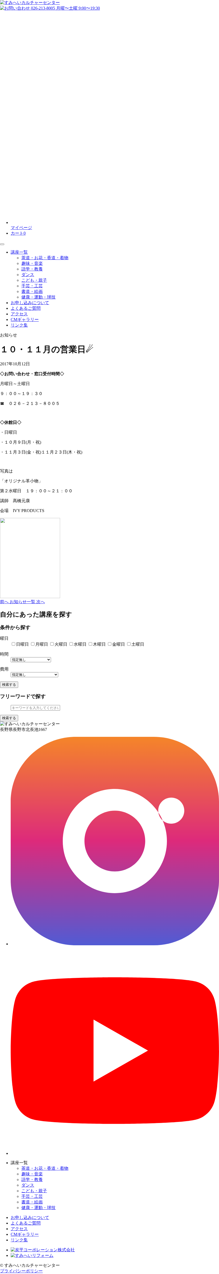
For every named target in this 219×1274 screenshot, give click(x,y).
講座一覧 (19, 252)
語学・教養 (32, 269)
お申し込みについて (30, 302)
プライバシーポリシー (21, 1271)
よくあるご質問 (26, 308)
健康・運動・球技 (38, 297)
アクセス (19, 314)
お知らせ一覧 (23, 601)
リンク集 (19, 325)
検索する (9, 685)
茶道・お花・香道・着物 (44, 257)
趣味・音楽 (32, 263)
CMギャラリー (25, 319)
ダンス (27, 274)
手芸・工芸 (32, 286)
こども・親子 (34, 280)
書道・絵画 (32, 291)
